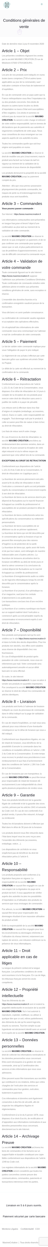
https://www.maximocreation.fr (27, 214)
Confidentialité (27, 1229)
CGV (37, 1229)
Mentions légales (10, 1229)
